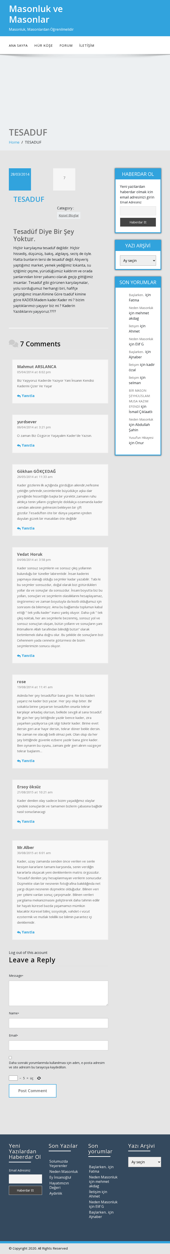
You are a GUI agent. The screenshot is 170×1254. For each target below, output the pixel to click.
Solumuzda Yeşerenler (58, 1163)
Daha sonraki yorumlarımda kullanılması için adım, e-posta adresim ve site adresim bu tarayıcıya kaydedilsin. (57, 1065)
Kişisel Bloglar (69, 215)
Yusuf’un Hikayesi (141, 437)
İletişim (86, 45)
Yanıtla (28, 395)
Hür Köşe (43, 45)
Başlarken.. (136, 295)
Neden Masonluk (141, 308)
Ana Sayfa (18, 45)
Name (14, 1013)
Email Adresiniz (130, 202)
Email (13, 1035)
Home (14, 142)
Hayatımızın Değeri (59, 1185)
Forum (66, 45)
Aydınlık (55, 1193)
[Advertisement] (85, 93)
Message (16, 975)
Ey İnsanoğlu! (60, 1177)
